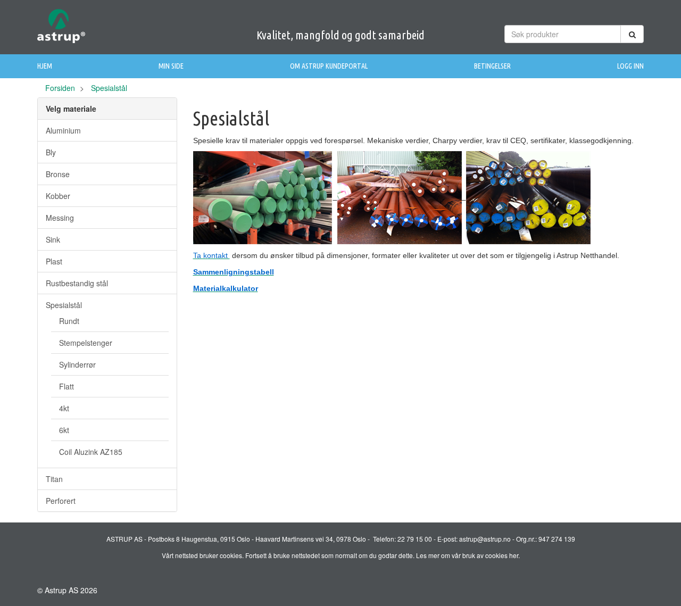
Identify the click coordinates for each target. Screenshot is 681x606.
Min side (171, 66)
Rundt (69, 321)
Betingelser (492, 66)
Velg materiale (71, 108)
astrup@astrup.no (485, 538)
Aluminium (63, 130)
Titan (54, 479)
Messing (60, 217)
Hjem (44, 66)
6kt (64, 430)
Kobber (58, 195)
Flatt (66, 386)
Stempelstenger (85, 342)
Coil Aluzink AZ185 (90, 451)
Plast (54, 261)
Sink (53, 239)
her (513, 555)
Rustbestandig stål (77, 283)
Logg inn (630, 66)
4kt (64, 408)
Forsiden (60, 87)
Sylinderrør (77, 364)
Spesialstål (64, 305)
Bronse (58, 174)
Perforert (61, 500)
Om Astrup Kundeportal (329, 66)
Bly (51, 152)
